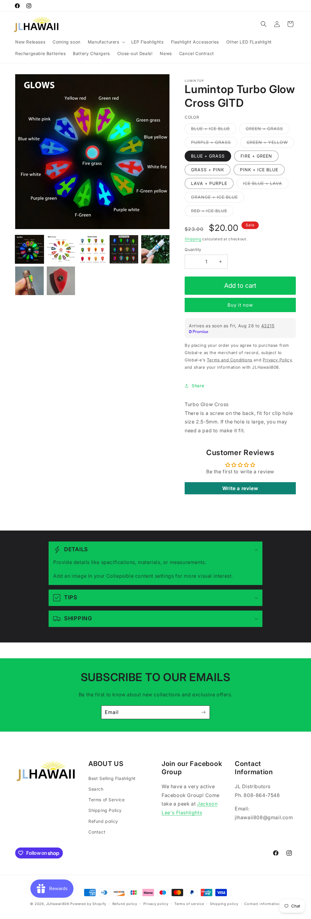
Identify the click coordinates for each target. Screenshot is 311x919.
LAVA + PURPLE (209, 183)
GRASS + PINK (207, 169)
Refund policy (103, 821)
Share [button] (198, 385)
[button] (106, 42)
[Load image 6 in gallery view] (29, 280)
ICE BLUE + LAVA (266, 184)
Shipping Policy (105, 810)
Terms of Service (106, 799)
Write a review (240, 488)
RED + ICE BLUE (212, 212)
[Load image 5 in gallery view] (155, 249)
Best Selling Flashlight (112, 778)
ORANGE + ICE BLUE (217, 198)
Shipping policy (224, 904)
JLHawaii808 (57, 904)
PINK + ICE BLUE (259, 169)
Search (96, 789)
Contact (96, 831)
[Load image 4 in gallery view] (124, 249)
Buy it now (240, 305)
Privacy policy (156, 904)
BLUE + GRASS (208, 155)
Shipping (193, 239)
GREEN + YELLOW (270, 143)
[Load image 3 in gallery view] (92, 249)
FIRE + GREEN (256, 155)
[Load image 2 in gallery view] (61, 249)
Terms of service (189, 904)
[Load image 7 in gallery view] (61, 280)
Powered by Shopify (88, 904)
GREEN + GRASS (267, 130)
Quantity (193, 249)
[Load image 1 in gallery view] (29, 249)
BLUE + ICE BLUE (213, 130)
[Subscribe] (203, 712)
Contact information (262, 904)
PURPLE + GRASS (214, 143)
